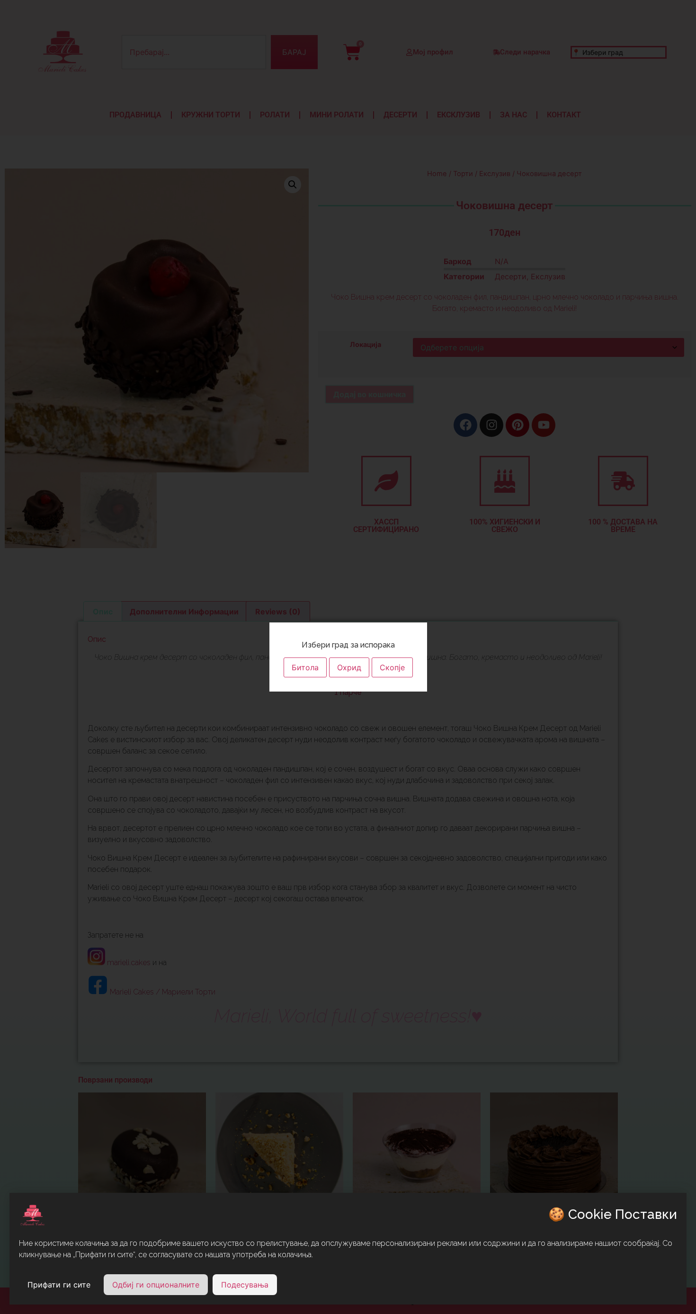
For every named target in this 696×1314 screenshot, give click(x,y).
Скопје (392, 667)
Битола (305, 667)
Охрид (349, 667)
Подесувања (244, 1284)
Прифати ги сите (58, 1284)
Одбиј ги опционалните (155, 1284)
